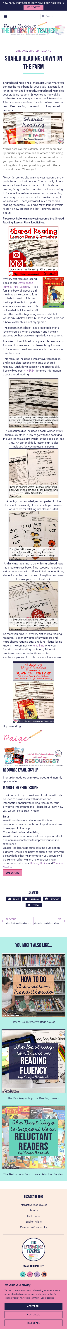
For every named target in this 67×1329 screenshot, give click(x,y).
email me (38, 645)
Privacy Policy (39, 863)
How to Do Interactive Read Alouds (33, 1022)
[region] (33, 1304)
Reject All (33, 1322)
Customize (33, 1314)
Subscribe (12, 872)
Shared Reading (40, 50)
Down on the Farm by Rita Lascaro (18, 284)
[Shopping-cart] (44, 1274)
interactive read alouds (33, 1205)
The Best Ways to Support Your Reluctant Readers (33, 1174)
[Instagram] (23, 1274)
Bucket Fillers (34, 1221)
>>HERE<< (30, 370)
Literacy (21, 50)
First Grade (33, 1216)
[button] (5, 16)
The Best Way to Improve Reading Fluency (34, 1098)
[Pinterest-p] (37, 1274)
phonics (33, 1210)
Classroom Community (33, 1227)
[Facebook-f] (30, 1274)
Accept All (33, 1306)
